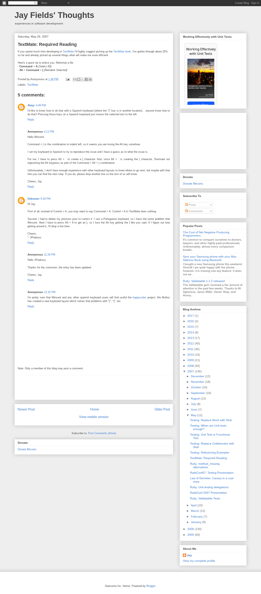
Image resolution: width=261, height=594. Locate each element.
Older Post (162, 409)
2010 (191, 354)
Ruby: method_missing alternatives (205, 465)
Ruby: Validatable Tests (205, 498)
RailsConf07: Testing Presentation (212, 472)
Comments (195, 211)
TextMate (68, 51)
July (194, 404)
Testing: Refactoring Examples (209, 452)
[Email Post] (67, 79)
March (195, 510)
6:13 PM (49, 131)
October (196, 387)
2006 (191, 529)
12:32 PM (49, 292)
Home (94, 409)
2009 (191, 360)
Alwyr (31, 105)
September (198, 393)
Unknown (33, 198)
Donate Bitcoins (27, 449)
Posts (192, 204)
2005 (191, 534)
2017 (191, 315)
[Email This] (75, 79)
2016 (191, 321)
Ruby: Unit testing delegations (209, 487)
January (196, 522)
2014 (191, 332)
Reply (31, 119)
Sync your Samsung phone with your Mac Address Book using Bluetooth (210, 258)
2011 (190, 349)
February (197, 516)
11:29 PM (49, 254)
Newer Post (26, 409)
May (194, 415)
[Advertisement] (94, 387)
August (196, 398)
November (198, 381)
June (194, 409)
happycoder (139, 297)
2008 (191, 365)
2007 (191, 371)
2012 (191, 343)
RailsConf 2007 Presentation (208, 492)
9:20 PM (46, 198)
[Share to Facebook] (86, 79)
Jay (189, 555)
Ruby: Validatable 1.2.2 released (204, 281)
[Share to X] (83, 79)
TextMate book (122, 51)
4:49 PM (41, 105)
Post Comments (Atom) (102, 433)
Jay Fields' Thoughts (54, 15)
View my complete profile (199, 560)
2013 (191, 338)
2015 (191, 326)
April (194, 505)
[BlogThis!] (79, 79)
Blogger (150, 585)
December (198, 376)
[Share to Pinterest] (90, 79)
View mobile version (93, 417)
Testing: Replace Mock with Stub (211, 420)
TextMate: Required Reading (208, 458)
